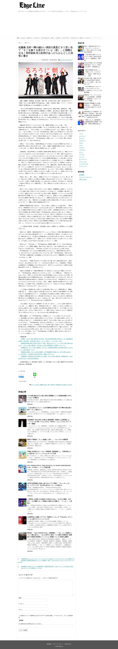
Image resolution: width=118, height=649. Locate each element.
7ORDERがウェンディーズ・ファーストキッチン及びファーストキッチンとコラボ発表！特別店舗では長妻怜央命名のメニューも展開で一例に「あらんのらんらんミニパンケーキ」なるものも (45, 560)
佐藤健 (41, 384)
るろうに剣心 (35, 384)
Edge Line (61, 646)
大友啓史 (52, 384)
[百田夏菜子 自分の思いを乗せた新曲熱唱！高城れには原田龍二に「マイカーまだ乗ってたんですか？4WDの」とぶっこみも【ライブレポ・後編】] (22, 423)
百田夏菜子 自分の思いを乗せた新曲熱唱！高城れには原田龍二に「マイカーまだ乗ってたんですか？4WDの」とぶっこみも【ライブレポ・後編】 (49, 421)
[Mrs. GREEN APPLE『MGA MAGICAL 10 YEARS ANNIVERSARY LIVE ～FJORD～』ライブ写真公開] (22, 469)
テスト (81, 152)
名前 (20, 598)
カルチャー (29, 38)
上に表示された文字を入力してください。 (30, 623)
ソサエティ (58, 38)
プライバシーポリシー (85, 177)
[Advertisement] (59, 25)
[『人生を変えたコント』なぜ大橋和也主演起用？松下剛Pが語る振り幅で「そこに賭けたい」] (22, 411)
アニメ (81, 133)
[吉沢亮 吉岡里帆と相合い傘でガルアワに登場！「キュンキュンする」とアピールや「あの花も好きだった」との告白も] (22, 487)
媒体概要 (81, 175)
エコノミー (37, 38)
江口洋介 (69, 384)
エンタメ (23, 38)
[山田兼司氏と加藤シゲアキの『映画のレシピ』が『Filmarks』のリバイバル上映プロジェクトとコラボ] (22, 520)
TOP (18, 38)
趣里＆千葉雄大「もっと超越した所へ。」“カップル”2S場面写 (47, 439)
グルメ (52, 38)
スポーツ (81, 38)
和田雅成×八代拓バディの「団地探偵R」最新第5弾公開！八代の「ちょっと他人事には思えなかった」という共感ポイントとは (47, 567)
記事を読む (30, 404)
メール (21, 603)
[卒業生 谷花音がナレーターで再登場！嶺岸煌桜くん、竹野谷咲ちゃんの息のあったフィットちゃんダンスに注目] (22, 455)
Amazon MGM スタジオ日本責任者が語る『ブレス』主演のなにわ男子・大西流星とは (93, 64)
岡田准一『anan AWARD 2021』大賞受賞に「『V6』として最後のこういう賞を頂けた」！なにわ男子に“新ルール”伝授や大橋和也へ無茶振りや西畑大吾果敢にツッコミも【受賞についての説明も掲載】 (49, 535)
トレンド (87, 38)
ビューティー (66, 38)
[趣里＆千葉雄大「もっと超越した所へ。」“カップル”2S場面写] (22, 443)
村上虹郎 (63, 384)
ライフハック (74, 38)
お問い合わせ (83, 179)
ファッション (83, 161)
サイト (20, 609)
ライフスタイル (45, 38)
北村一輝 (46, 384)
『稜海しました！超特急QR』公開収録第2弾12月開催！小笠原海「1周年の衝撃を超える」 (93, 121)
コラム (81, 145)
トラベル (81, 154)
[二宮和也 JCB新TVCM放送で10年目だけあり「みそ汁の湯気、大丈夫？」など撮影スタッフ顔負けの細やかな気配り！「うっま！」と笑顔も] (22, 502)
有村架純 (58, 384)
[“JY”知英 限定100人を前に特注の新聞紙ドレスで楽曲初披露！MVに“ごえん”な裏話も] (22, 399)
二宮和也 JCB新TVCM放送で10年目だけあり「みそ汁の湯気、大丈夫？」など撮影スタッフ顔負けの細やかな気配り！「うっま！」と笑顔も (49, 501)
